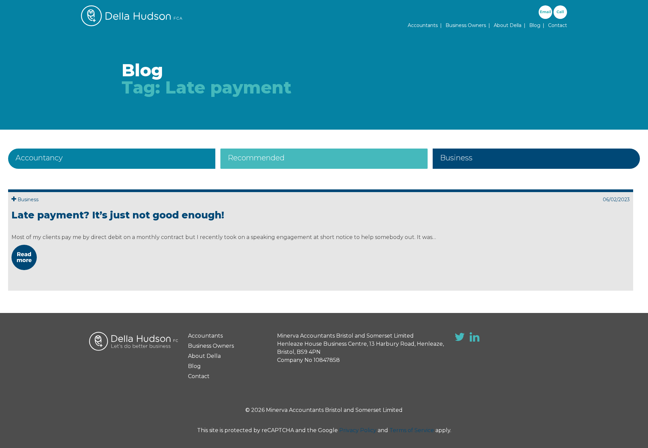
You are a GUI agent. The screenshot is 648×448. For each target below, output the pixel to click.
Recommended (256, 157)
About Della (507, 25)
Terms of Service (411, 430)
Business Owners (466, 25)
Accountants (423, 25)
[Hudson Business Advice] (131, 24)
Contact (557, 25)
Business (456, 157)
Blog (534, 25)
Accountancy (39, 157)
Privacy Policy (357, 430)
